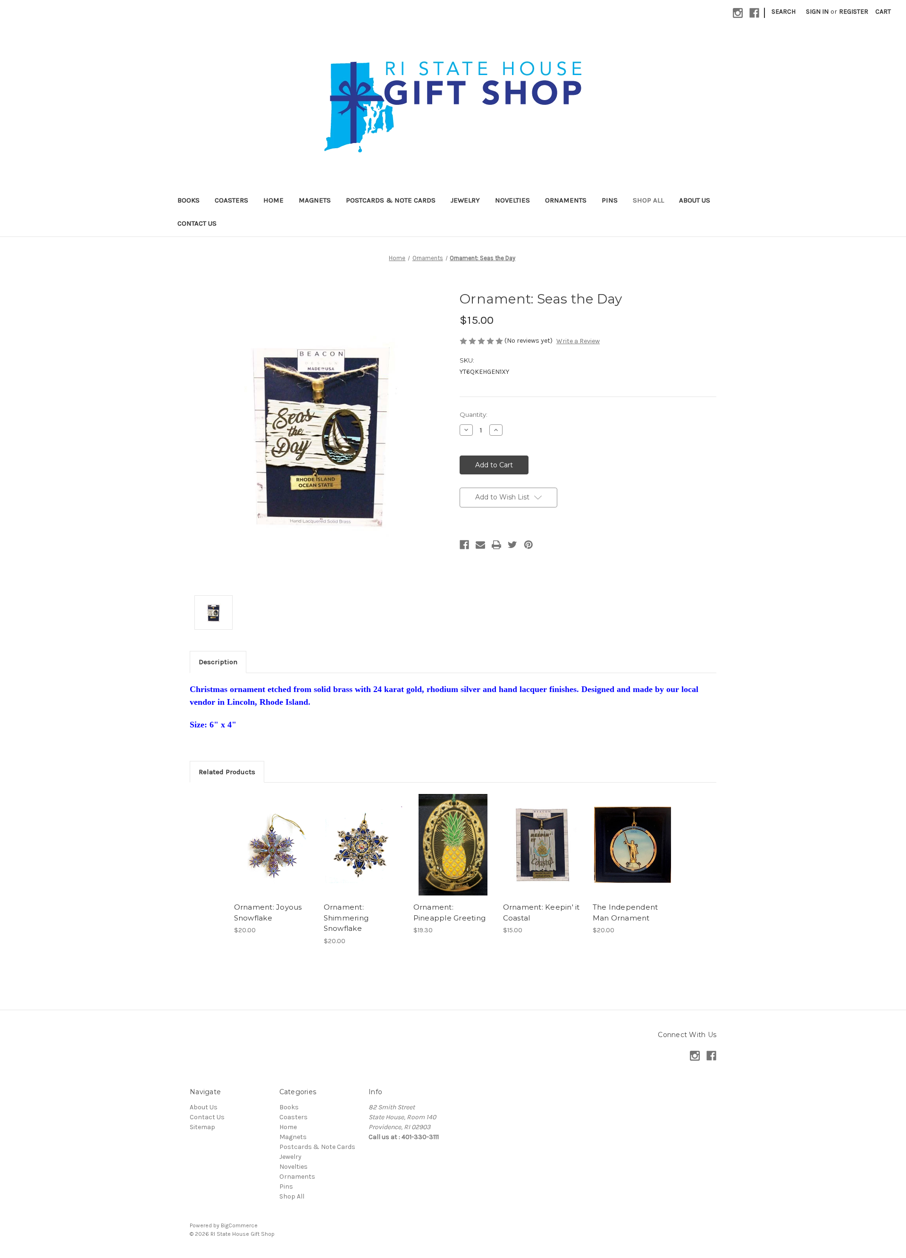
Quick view (273, 836)
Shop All (648, 200)
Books (188, 200)
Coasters (231, 200)
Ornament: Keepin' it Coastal (541, 912)
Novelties (512, 200)
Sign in (817, 12)
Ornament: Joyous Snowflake (268, 912)
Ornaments (566, 200)
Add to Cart (274, 853)
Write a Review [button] (578, 341)
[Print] (496, 544)
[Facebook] (464, 544)
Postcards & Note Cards (391, 200)
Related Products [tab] (227, 772)
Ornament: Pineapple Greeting (449, 912)
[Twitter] (512, 544)
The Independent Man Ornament (625, 912)
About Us (694, 200)
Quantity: (473, 414)
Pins (610, 200)
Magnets (315, 200)
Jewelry (465, 200)
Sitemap (202, 1127)
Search (784, 12)
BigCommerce (239, 1225)
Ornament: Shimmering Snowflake (346, 918)
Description (218, 662)
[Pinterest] (528, 544)
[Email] (480, 544)
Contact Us (197, 223)
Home (273, 200)
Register (853, 12)
